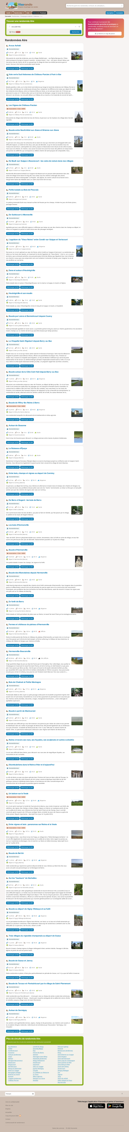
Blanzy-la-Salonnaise (14, 1068)
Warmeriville (62, 1082)
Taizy (59, 1076)
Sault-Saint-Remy (63, 1066)
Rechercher (75, 32)
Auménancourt (13, 1051)
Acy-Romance (12, 1047)
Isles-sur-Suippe (38, 1066)
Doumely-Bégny (38, 1049)
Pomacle (60, 1049)
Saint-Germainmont (64, 1058)
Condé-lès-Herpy (38, 1047)
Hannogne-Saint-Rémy (40, 1056)
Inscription (110, 13)
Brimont (10, 1076)
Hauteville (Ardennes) (40, 1058)
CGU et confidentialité (12, 1102)
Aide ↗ (28, 13)
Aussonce (11, 1053)
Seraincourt (61, 1068)
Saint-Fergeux (62, 1056)
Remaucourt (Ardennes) (65, 1051)
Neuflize (35, 1080)
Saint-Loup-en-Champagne (66, 1060)
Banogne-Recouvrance (15, 1060)
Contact (7, 1119)
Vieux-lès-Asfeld (63, 1078)
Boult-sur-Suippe (13, 1070)
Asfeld (10, 1049)
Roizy (59, 1053)
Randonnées (18, 13)
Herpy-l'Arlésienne (39, 1060)
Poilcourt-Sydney (63, 1047)
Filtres (15, 32)
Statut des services (58, 1128)
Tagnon (60, 1074)
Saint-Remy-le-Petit (64, 1064)
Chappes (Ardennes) (14, 1078)
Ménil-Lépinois (37, 1076)
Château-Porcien (13, 1080)
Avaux (10, 1056)
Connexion (119, 13)
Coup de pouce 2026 (11, 1116)
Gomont (35, 1054)
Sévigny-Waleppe (63, 1070)
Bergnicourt (12, 1064)
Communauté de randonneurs (15, 1122)
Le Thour (36, 1074)
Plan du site (9, 1105)
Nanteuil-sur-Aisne (39, 1078)
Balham (10, 1058)
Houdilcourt (36, 1062)
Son (59, 1072)
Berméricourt (12, 1066)
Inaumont (36, 1064)
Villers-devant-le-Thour (65, 1080)
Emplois (7, 1109)
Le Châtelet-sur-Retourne (41, 1072)
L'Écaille (35, 1070)
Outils (8, 13)
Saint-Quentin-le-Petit (64, 1062)
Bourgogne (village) (14, 1072)
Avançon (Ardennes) (14, 1054)
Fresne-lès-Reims (38, 1053)
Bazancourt (11, 1062)
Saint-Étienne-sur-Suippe (66, 1054)
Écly (34, 1051)
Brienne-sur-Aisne (14, 1074)
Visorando (8, 16)
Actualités (8, 1112)
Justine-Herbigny (38, 1068)
